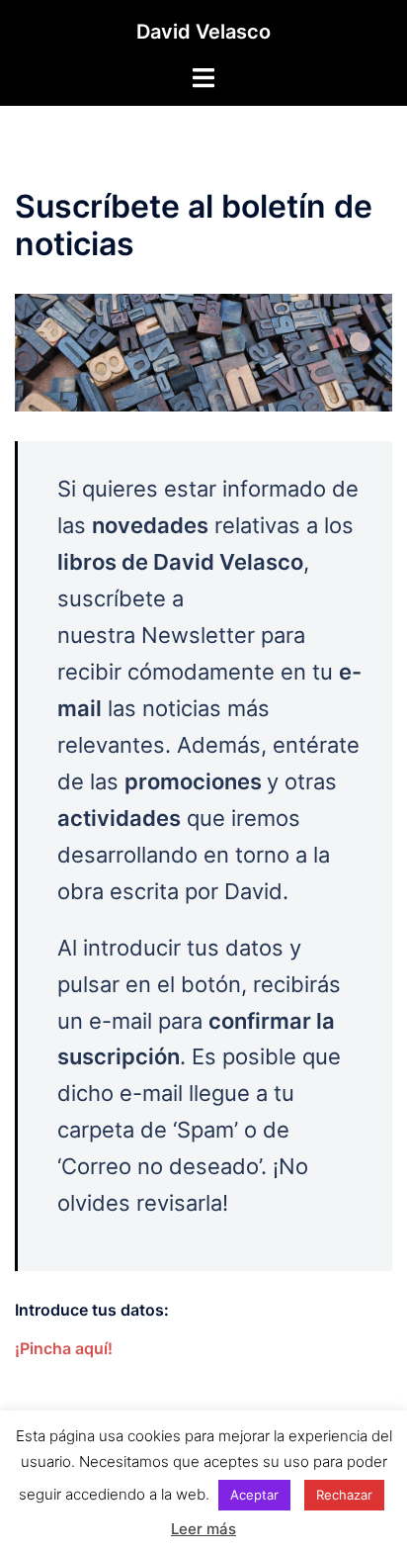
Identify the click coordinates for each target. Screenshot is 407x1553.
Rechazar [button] (344, 1495)
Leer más (203, 1528)
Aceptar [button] (254, 1495)
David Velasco (203, 32)
